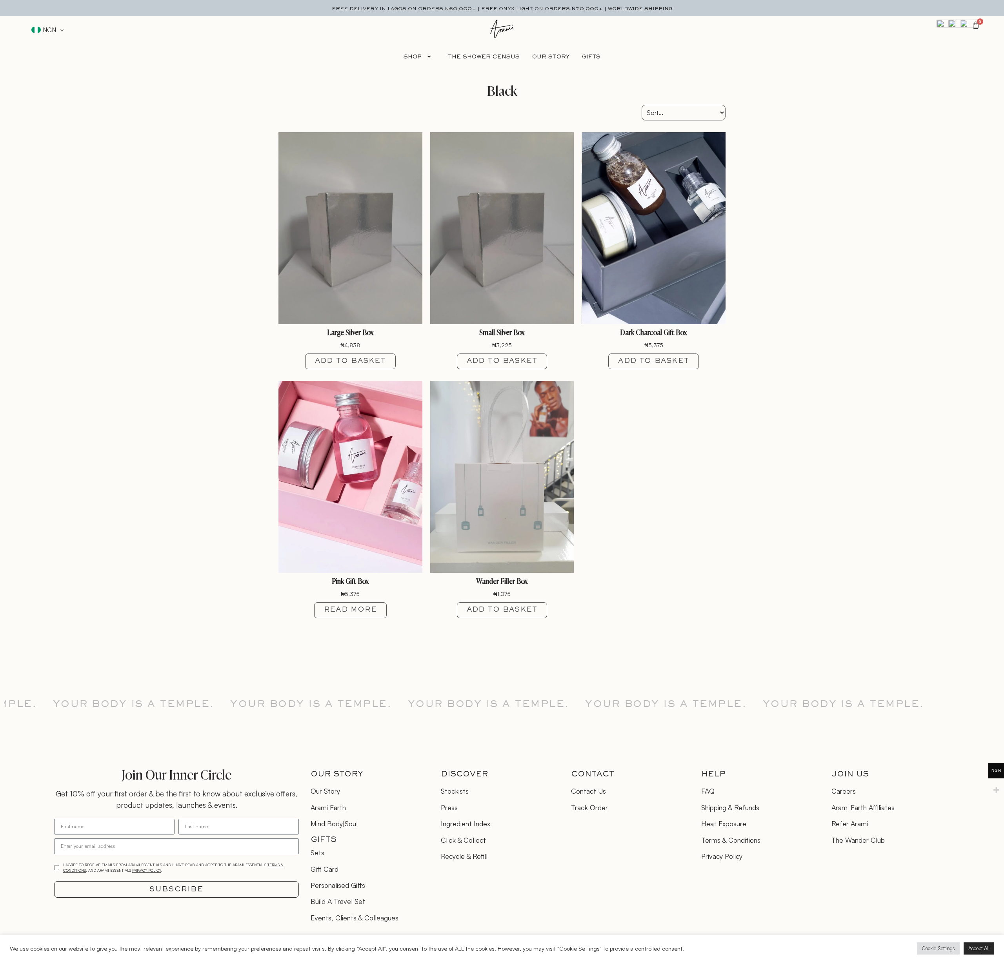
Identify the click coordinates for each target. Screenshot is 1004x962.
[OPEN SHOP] (429, 57)
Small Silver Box (502, 332)
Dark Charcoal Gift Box (653, 332)
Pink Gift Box (350, 581)
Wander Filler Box (502, 581)
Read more (350, 610)
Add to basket (350, 361)
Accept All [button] (978, 948)
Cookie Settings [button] (938, 948)
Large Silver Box (350, 332)
